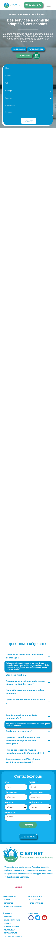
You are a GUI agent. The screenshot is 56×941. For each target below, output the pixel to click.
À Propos (8, 917)
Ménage (7, 900)
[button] (48, 5)
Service (9, 802)
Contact (7, 923)
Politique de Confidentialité (10, 931)
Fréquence (35, 802)
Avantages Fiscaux (12, 920)
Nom (6, 782)
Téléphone (11, 792)
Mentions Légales (11, 926)
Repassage (8, 903)
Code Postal (36, 792)
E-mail (33, 782)
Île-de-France (35, 900)
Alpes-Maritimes (36, 903)
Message (9, 812)
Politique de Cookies (13, 936)
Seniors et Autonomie (13, 906)
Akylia (18, 887)
